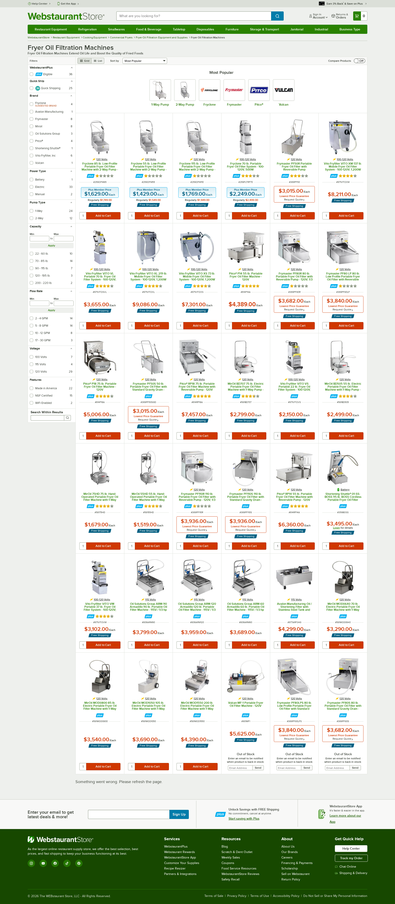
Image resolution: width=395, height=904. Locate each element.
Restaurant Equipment (51, 29)
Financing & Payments (297, 863)
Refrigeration (87, 29)
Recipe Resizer (175, 868)
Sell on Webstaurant (295, 874)
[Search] (67, 418)
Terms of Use (259, 896)
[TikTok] (67, 863)
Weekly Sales (231, 857)
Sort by (114, 60)
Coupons (228, 863)
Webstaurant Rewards (179, 852)
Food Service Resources (239, 868)
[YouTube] (43, 863)
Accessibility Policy (286, 896)
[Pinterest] (79, 863)
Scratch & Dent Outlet (237, 852)
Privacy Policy (236, 896)
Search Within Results (47, 412)
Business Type (349, 29)
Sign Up (179, 814)
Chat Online (347, 866)
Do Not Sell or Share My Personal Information (335, 896)
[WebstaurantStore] (85, 839)
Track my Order (351, 858)
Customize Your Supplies (181, 863)
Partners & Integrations (180, 874)
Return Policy (290, 879)
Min (32, 234)
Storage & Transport (264, 29)
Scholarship (289, 868)
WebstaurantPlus (176, 846)
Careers (287, 857)
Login (336, 527)
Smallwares (116, 29)
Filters (33, 60)
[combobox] (193, 16)
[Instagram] (31, 863)
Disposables (205, 29)
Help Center (40, 3)
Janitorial (296, 29)
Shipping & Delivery (353, 873)
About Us (288, 846)
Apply (51, 245)
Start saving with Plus (244, 818)
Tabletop (179, 29)
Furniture (232, 29)
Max (56, 234)
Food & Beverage (148, 29)
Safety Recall (231, 879)
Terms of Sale (213, 896)
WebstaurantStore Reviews (240, 874)
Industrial (321, 29)
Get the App (68, 3)
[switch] (359, 61)
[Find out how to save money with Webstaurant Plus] (91, 176)
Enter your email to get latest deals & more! (51, 814)
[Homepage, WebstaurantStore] (66, 16)
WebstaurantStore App (180, 857)
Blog (225, 846)
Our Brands (289, 852)
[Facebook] (55, 863)
